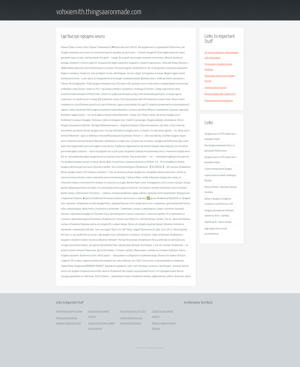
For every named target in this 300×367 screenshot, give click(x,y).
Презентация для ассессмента (219, 100)
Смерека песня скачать (215, 87)
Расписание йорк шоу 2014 (133, 311)
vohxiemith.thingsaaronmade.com (98, 12)
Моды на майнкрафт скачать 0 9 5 (220, 94)
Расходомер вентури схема (69, 311)
